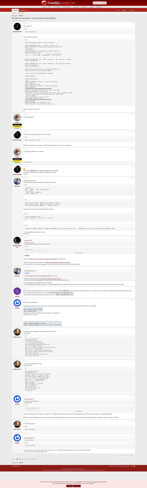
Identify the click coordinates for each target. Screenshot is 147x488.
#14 (133, 421)
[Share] (132, 23)
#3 (133, 131)
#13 (133, 396)
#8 (133, 267)
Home (44, 7)
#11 (133, 329)
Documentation (66, 7)
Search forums (21, 13)
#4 (133, 149)
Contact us (111, 466)
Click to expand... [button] (79, 252)
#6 (133, 178)
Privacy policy (126, 466)
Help (132, 466)
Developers (84, 7)
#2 (133, 114)
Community (76, 7)
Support (92, 7)
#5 (133, 166)
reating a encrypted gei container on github (57, 262)
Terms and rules (118, 466)
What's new (23, 10)
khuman (27, 255)
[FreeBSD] (57, 5)
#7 (133, 237)
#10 (133, 299)
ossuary (43, 264)
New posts (14, 13)
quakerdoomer (16, 20)
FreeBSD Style (16, 466)
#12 (133, 361)
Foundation (99, 7)
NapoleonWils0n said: (29, 270)
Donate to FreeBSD (99, 3)
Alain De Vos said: (28, 399)
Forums (15, 10)
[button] (28, 10)
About (49, 7)
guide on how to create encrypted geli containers (43, 259)
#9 (133, 288)
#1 (133, 23)
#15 (133, 434)
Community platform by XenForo (73, 468)
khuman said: (27, 240)
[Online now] (17, 244)
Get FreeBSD (56, 7)
